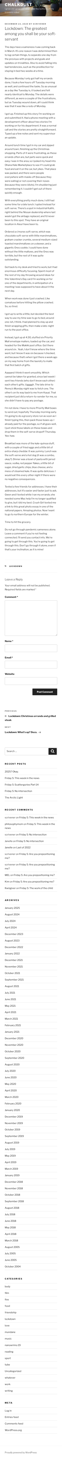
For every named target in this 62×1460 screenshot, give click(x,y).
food (7, 1306)
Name (9, 641)
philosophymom (14, 824)
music (8, 1338)
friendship (10, 1312)
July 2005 (10, 1253)
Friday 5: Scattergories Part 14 (22, 784)
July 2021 (10, 992)
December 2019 (14, 1116)
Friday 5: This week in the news (22, 778)
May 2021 (10, 1005)
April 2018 (10, 1234)
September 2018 (14, 1201)
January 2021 (12, 1031)
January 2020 (12, 1110)
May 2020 (10, 1084)
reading (9, 1351)
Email (9, 657)
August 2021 (12, 986)
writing (9, 1390)
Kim (7, 881)
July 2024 (10, 921)
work (7, 1384)
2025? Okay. (11, 771)
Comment (11, 597)
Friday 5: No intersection (18, 791)
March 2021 (11, 1018)
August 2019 (12, 1142)
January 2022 (12, 953)
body (7, 1286)
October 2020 (13, 1051)
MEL (7, 875)
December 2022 (14, 947)
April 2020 (11, 1090)
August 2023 (12, 940)
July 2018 (10, 1214)
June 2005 (11, 1260)
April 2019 (10, 1162)
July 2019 (10, 1149)
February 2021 (13, 1025)
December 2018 (14, 1181)
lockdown (15, 566)
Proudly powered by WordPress (21, 1452)
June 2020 (11, 1077)
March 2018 (11, 1240)
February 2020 (13, 1103)
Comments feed (14, 1423)
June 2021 (10, 999)
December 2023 (14, 934)
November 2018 (14, 1188)
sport (8, 1358)
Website (9, 674)
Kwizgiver (10, 888)
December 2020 (14, 1038)
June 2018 (10, 1221)
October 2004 (13, 1266)
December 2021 (14, 960)
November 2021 (14, 966)
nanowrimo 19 (13, 1345)
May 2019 (10, 1155)
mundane (10, 1332)
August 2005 (12, 1247)
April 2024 (11, 927)
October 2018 (12, 1194)
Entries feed (12, 1417)
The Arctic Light (14, 797)
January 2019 (12, 1175)
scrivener (39, 24)
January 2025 (12, 908)
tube (7, 1364)
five (7, 1299)
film (7, 1293)
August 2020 (12, 1064)
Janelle (9, 847)
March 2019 (11, 1168)
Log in (8, 1410)
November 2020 (14, 1044)
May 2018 (10, 1227)
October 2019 (12, 1129)
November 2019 (14, 1123)
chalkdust (18, 4)
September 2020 (14, 1058)
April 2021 (10, 1012)
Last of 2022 (23, 847)
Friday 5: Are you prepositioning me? (34, 875)
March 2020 (11, 1097)
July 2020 (10, 1070)
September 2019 (14, 1136)
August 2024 (12, 914)
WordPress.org (13, 1430)
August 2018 (12, 1207)
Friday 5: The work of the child (36, 888)
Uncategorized (13, 1371)
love (7, 1325)
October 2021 (12, 973)
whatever (10, 1377)
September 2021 (14, 979)
